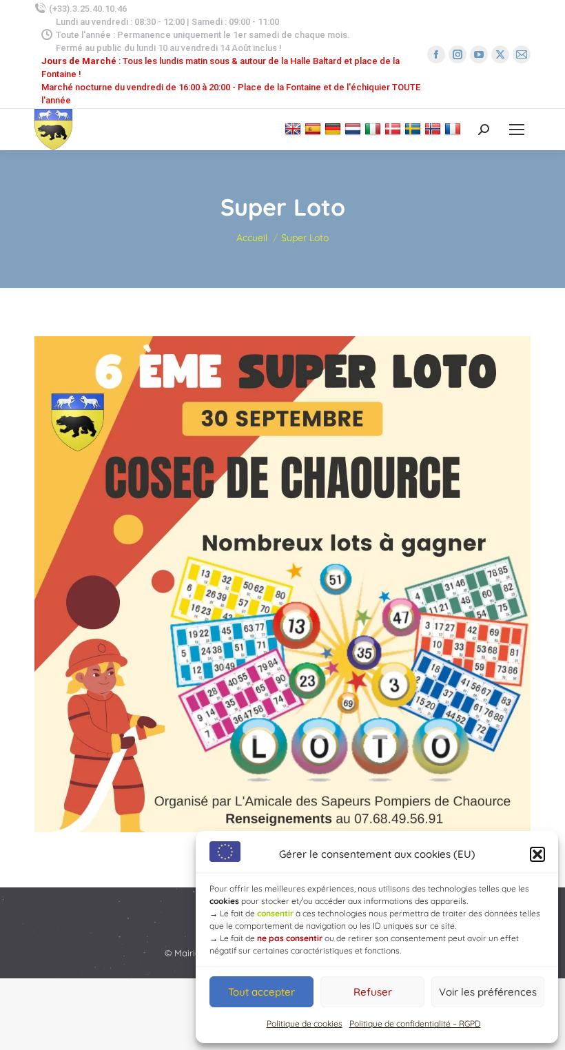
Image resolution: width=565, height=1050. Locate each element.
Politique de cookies (304, 1023)
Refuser (372, 991)
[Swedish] (414, 128)
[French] (454, 128)
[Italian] (374, 128)
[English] (295, 128)
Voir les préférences (488, 991)
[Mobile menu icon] (517, 129)
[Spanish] (315, 128)
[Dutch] (354, 128)
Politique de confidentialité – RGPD (415, 1023)
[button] (537, 854)
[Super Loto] (282, 584)
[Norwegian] (434, 128)
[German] (335, 128)
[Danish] (394, 128)
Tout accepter (261, 991)
